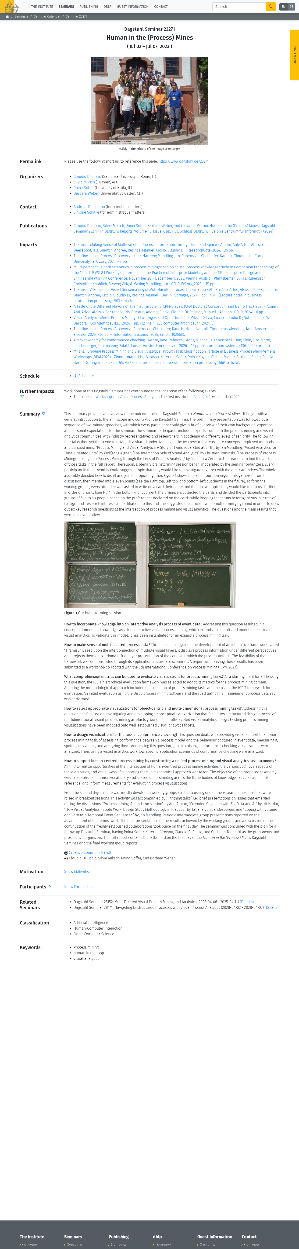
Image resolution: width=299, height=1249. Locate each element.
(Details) (247, 902)
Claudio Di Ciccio (87, 176)
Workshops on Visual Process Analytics (127, 396)
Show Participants (78, 886)
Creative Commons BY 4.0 (89, 852)
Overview (30, 1244)
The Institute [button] (42, 7)
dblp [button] (107, 7)
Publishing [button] (89, 7)
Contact (160, 7)
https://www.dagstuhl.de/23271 (184, 161)
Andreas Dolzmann (89, 207)
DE (291, 7)
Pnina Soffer (84, 188)
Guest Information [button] (133, 7)
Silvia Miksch (84, 182)
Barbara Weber (86, 193)
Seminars (21, 16)
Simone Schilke (86, 212)
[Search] (271, 6)
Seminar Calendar (47, 16)
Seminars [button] (66, 7)
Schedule (85, 376)
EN (283, 7)
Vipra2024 (202, 396)
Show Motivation (77, 871)
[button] (100, 101)
